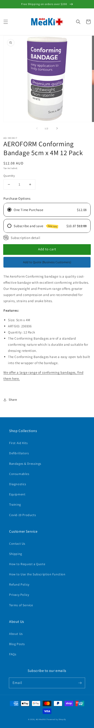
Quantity (9, 176)
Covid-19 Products (22, 515)
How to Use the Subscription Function (37, 574)
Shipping (15, 554)
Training (15, 504)
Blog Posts (17, 644)
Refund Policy (19, 584)
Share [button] (13, 400)
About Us (16, 634)
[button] (6, 22)
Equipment (17, 494)
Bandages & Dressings (25, 464)
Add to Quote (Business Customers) (47, 262)
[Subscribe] (80, 683)
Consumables (19, 474)
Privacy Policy (19, 595)
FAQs (12, 654)
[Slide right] (57, 128)
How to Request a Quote (27, 564)
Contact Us (17, 544)
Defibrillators (19, 453)
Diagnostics (17, 484)
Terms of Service (21, 605)
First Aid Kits (18, 443)
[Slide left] (37, 128)
